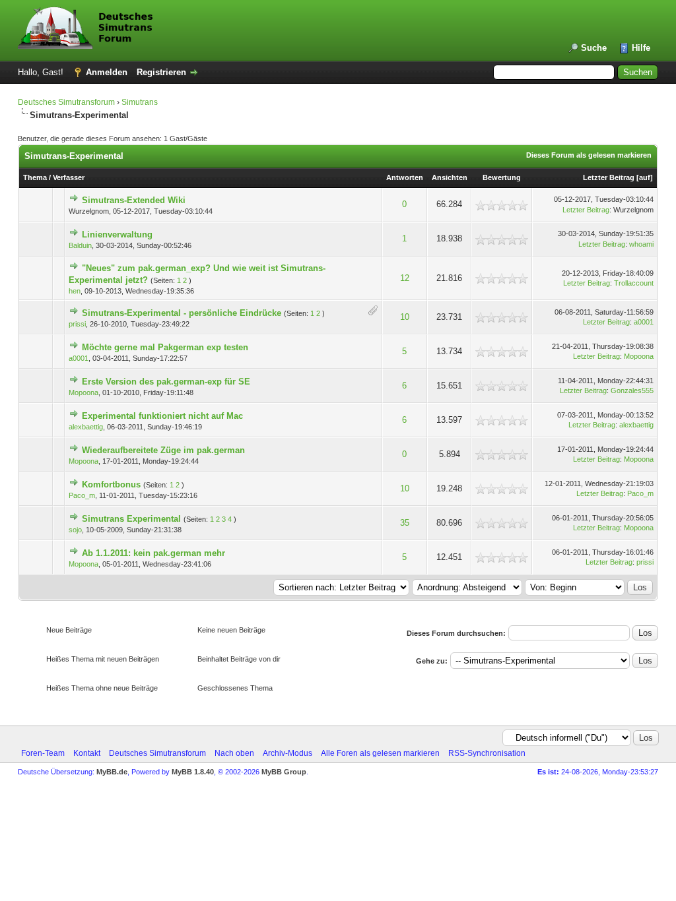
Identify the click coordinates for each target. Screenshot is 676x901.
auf (644, 177)
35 (404, 523)
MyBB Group (283, 772)
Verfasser (68, 177)
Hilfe (641, 48)
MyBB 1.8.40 (193, 772)
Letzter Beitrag (608, 177)
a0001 (644, 322)
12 (404, 278)
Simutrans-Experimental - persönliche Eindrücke (181, 313)
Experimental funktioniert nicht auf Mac (162, 416)
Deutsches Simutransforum (66, 102)
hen (75, 291)
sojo (75, 530)
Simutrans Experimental (131, 519)
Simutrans (139, 102)
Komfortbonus (111, 484)
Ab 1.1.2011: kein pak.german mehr (153, 553)
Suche (594, 48)
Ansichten (449, 177)
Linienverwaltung (117, 234)
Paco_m (82, 495)
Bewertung (502, 177)
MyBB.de (111, 772)
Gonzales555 (632, 390)
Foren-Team (43, 753)
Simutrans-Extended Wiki (134, 200)
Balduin (80, 245)
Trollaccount (634, 283)
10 (404, 317)
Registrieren (161, 72)
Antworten (404, 177)
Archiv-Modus (287, 753)
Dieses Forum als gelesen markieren (589, 155)
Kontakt (86, 753)
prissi (77, 324)
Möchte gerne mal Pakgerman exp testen (165, 347)
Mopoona (639, 356)
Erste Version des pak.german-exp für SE (166, 382)
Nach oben (234, 753)
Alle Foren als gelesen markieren (380, 753)
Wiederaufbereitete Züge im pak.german (163, 450)
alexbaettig (86, 427)
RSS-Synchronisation (486, 753)
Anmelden (106, 72)
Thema (35, 177)
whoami (641, 244)
